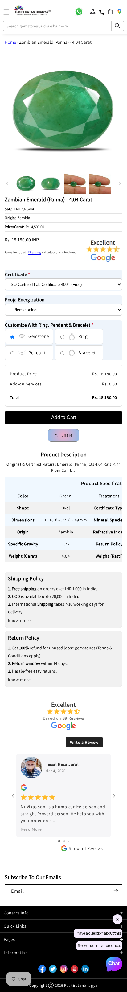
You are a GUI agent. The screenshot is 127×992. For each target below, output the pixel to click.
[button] (110, 11)
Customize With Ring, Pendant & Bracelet (49, 325)
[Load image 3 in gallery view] (75, 183)
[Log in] (93, 11)
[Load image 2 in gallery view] (50, 183)
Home (10, 42)
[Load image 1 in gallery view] (26, 183)
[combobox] (63, 26)
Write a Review (84, 742)
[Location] (119, 11)
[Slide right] (120, 183)
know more (19, 620)
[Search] (117, 26)
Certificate (17, 274)
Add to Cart (63, 417)
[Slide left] (7, 183)
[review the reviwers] (24, 789)
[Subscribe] (115, 891)
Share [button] (67, 435)
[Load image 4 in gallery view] (100, 183)
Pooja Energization (25, 300)
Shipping (34, 252)
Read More (31, 829)
